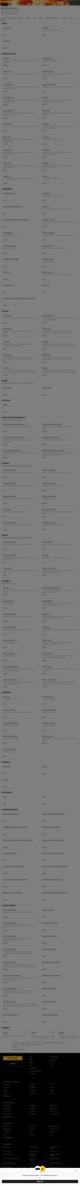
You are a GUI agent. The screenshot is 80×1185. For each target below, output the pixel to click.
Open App (40, 1181)
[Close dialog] (76, 1170)
